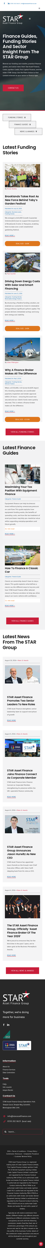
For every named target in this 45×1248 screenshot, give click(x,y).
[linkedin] (8, 3)
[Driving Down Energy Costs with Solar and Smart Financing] (22, 254)
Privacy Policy (32, 1151)
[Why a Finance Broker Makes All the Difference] (22, 339)
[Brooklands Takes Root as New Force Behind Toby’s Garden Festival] (22, 165)
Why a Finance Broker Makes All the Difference (21, 371)
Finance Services (9, 1069)
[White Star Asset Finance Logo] (13, 14)
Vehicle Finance (10, 384)
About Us (6, 1066)
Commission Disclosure (14, 1154)
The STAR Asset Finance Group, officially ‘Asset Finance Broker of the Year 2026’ (22, 931)
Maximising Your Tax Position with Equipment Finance (21, 490)
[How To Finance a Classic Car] (22, 547)
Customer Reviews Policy (23, 1156)
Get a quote (7, 1087)
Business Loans (16, 212)
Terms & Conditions (19, 1151)
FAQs (5, 1084)
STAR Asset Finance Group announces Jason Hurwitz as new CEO (21, 852)
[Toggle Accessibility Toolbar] (41, 1244)
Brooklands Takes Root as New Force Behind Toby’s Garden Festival (22, 200)
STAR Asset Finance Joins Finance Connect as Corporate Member (22, 774)
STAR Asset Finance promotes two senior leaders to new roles (21, 700)
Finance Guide (16, 499)
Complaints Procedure (31, 1154)
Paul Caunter (11, 274)
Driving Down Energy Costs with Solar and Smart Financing (22, 285)
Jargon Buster (8, 1090)
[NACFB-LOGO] (7, 1031)
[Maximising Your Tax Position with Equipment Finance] (22, 466)
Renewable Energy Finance (13, 299)
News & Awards (23, 660)
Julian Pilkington (12, 362)
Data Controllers (9, 1072)
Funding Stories (9, 214)
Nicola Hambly (12, 189)
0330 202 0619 (15, 3)
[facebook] (4, 3)
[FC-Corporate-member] (17, 1042)
